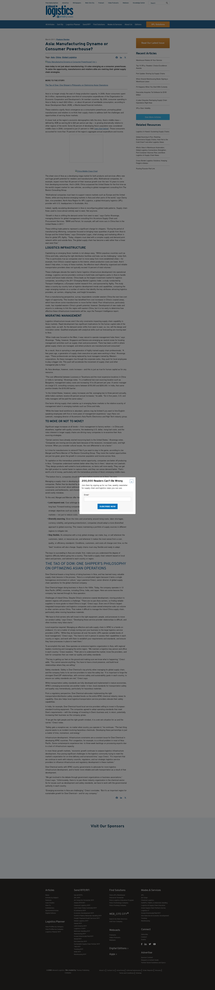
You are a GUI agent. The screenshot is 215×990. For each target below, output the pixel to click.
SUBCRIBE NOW (108, 506)
